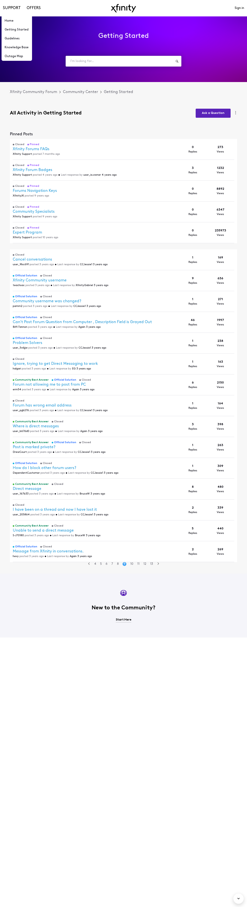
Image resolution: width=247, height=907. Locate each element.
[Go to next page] (158, 564)
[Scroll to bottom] (238, 898)
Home (9, 20)
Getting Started (17, 29)
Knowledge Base (17, 47)
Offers (34, 8)
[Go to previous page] (89, 564)
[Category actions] (235, 113)
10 (131, 564)
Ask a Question (213, 113)
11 (138, 564)
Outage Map (14, 56)
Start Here (123, 619)
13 (151, 564)
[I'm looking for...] (177, 61)
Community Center (80, 92)
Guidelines (12, 38)
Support (12, 8)
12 (144, 564)
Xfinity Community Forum (33, 92)
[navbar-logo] (123, 8)
